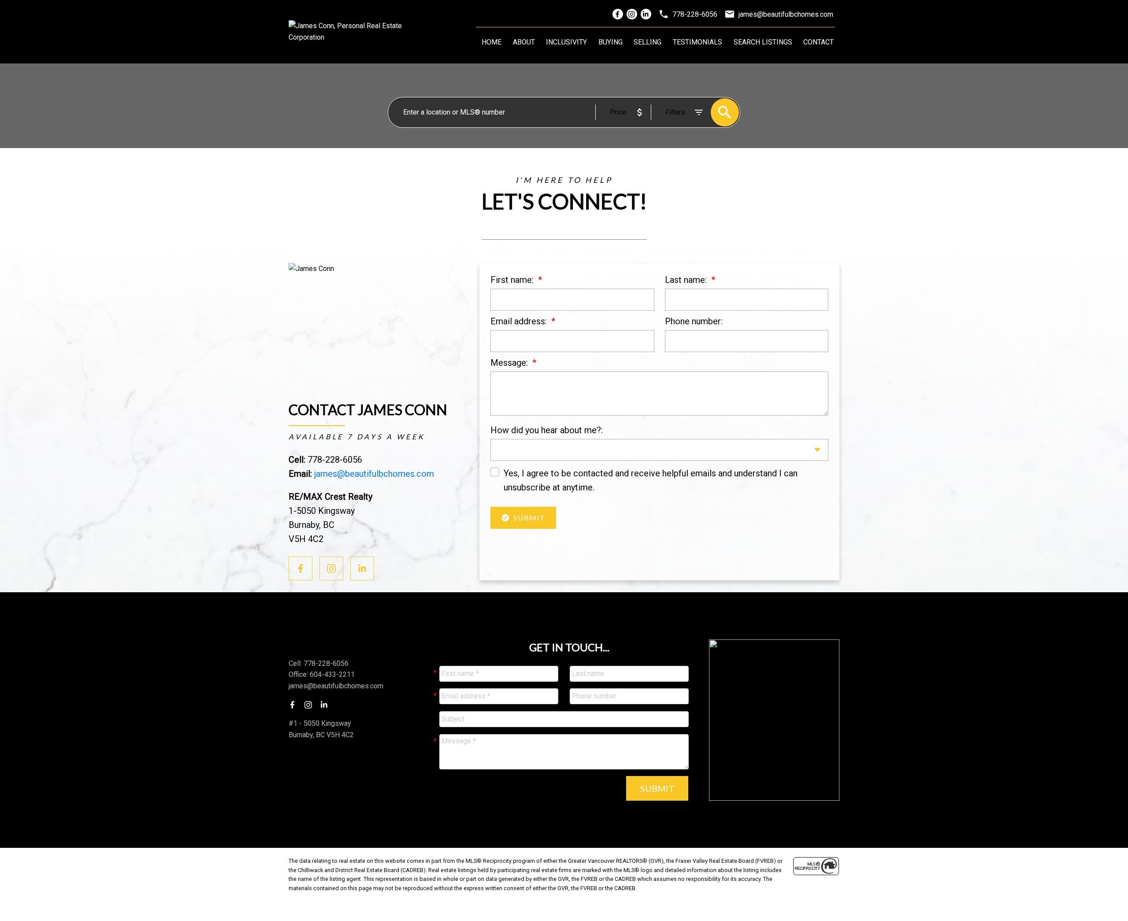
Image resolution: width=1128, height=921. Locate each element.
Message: (510, 362)
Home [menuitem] (491, 42)
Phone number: (694, 321)
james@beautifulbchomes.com (374, 473)
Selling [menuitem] (647, 42)
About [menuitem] (524, 42)
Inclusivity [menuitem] (566, 42)
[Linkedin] (646, 14)
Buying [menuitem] (610, 42)
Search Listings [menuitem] (763, 42)
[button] (300, 568)
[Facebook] (617, 14)
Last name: (687, 280)
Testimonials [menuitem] (697, 42)
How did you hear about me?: (546, 430)
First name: (513, 280)
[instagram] (310, 704)
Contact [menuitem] (818, 42)
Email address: (519, 321)
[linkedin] (326, 704)
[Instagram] (632, 14)
